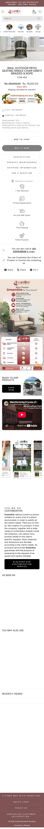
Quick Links (21, 802)
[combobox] (22, 18)
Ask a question (22, 173)
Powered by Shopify (22, 825)
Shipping (11, 89)
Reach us (21, 808)
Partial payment (16, 115)
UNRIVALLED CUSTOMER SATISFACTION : (21, 815)
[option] (22, 459)
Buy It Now (22, 148)
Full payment (14, 110)
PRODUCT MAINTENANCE (22, 162)
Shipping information (22, 168)
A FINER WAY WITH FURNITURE (21, 796)
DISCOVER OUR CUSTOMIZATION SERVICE (22, 564)
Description (22, 157)
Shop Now (11, 389)
